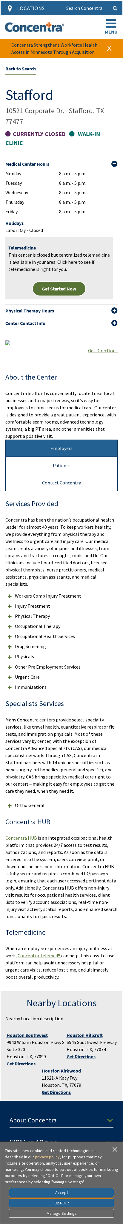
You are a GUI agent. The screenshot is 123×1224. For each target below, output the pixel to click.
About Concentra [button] (33, 1120)
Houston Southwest (27, 1035)
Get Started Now (59, 289)
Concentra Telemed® (39, 955)
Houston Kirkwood (61, 1071)
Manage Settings (62, 1213)
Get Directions (103, 350)
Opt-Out (61, 1203)
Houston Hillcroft (85, 1035)
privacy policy (47, 1157)
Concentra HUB (21, 838)
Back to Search (20, 69)
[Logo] (34, 27)
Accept (61, 1192)
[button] (111, 27)
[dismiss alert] (109, 48)
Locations (30, 8)
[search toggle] (115, 8)
